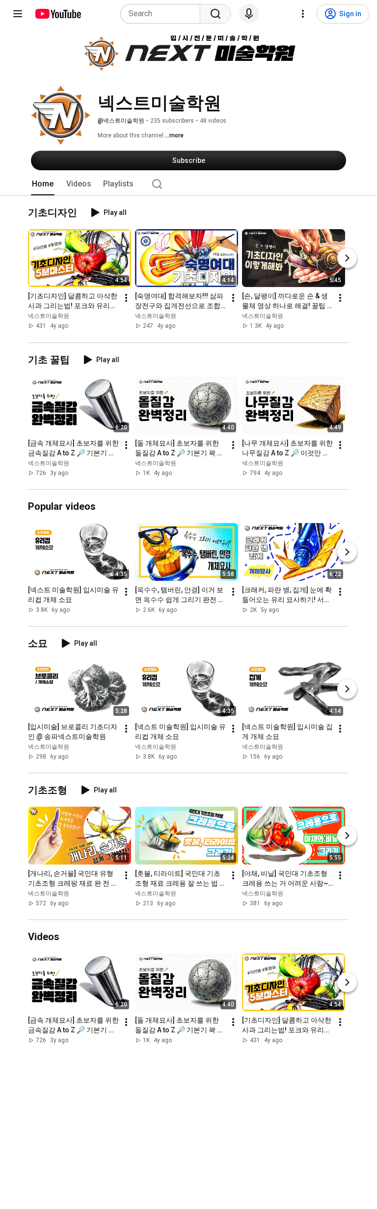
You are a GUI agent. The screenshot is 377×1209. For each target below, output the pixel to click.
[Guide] (18, 14)
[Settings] (303, 14)
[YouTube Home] (57, 13)
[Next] (347, 258)
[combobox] (163, 14)
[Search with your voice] (249, 14)
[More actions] (126, 298)
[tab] (42, 184)
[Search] (215, 14)
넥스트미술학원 (48, 316)
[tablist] (188, 184)
